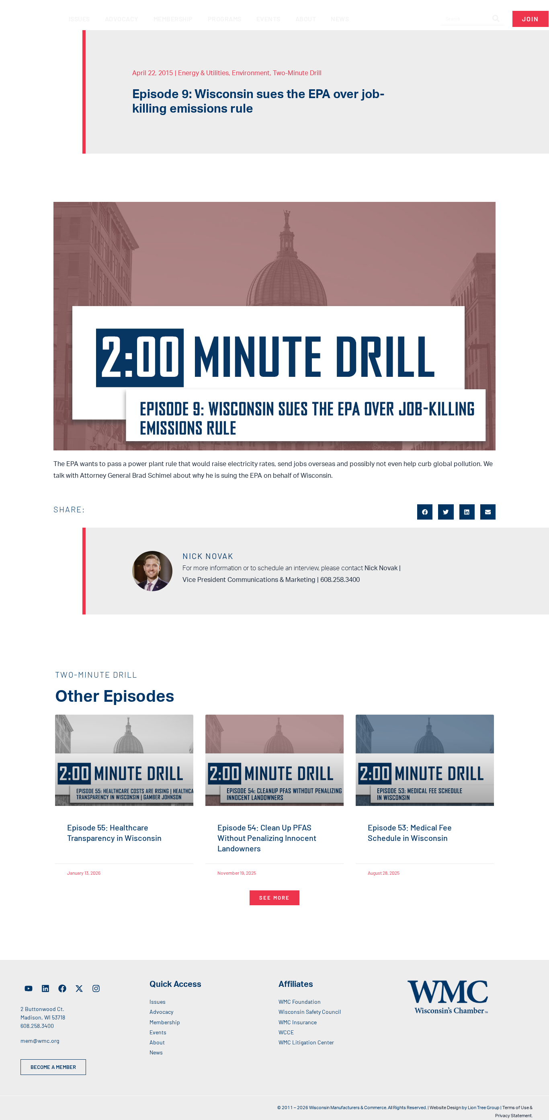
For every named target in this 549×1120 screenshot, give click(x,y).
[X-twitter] (79, 988)
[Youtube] (28, 988)
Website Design (445, 1108)
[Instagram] (96, 988)
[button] (424, 512)
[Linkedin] (45, 988)
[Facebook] (62, 988)
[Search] (496, 18)
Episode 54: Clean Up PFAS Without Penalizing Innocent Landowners (266, 837)
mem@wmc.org (39, 1040)
